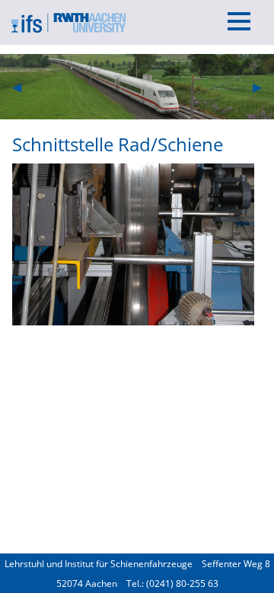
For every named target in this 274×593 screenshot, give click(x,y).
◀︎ (22, 86)
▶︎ (263, 86)
